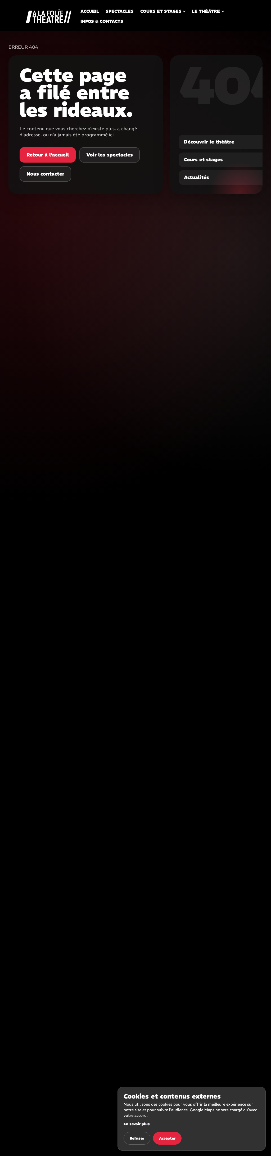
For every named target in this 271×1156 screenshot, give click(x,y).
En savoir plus (137, 1124)
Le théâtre (206, 11)
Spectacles (120, 11)
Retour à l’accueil (47, 155)
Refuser (137, 1138)
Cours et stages (161, 11)
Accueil (89, 11)
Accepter (167, 1138)
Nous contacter (45, 174)
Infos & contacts (101, 21)
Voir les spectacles (109, 155)
